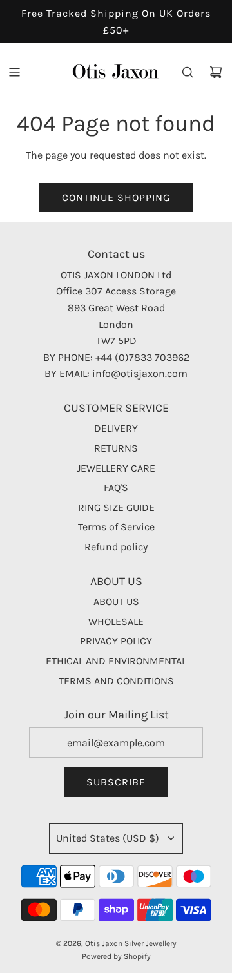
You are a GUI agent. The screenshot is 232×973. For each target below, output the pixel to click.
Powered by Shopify (116, 956)
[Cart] (216, 72)
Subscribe (116, 782)
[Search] (187, 72)
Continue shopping (116, 197)
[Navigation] (14, 72)
